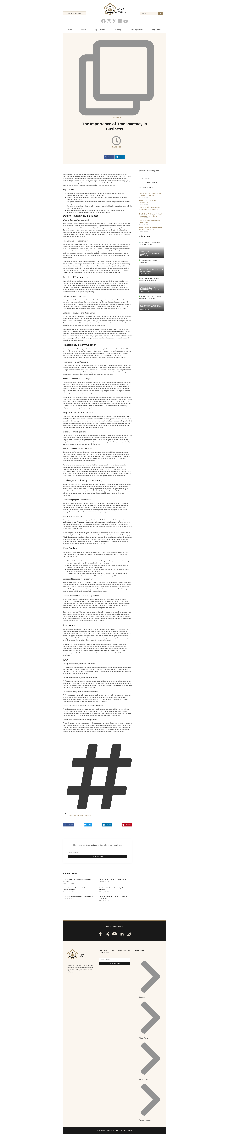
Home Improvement (137, 30)
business (73, 815)
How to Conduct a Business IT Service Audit (78, 896)
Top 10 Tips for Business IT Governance (112, 879)
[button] (109, 157)
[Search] (160, 13)
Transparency (89, 815)
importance (80, 815)
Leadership (117, 30)
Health (70, 30)
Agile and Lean (100, 30)
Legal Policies (156, 30)
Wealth (83, 30)
